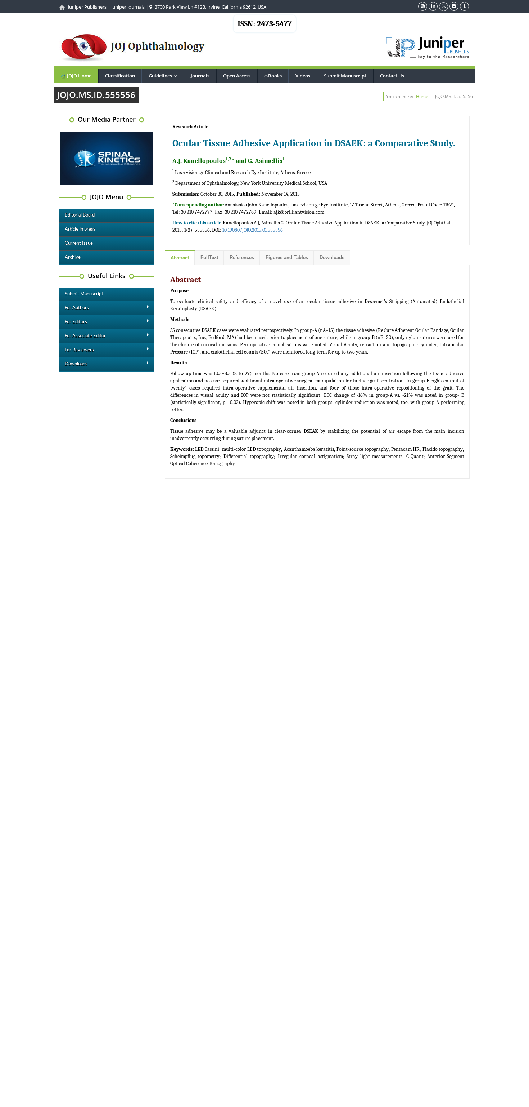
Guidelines (164, 75)
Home (422, 96)
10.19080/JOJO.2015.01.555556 (252, 230)
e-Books (273, 75)
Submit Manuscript (345, 75)
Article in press (80, 229)
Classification (120, 75)
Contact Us (392, 75)
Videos (302, 75)
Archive (73, 257)
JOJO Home (78, 75)
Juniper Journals (128, 7)
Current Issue (79, 243)
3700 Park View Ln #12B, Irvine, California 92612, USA (210, 7)
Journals (200, 75)
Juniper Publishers (87, 7)
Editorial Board (80, 215)
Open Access (236, 75)
